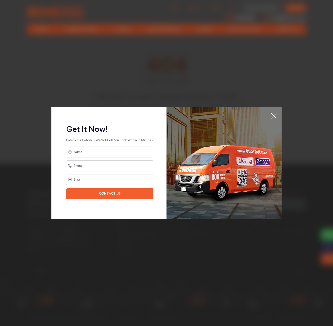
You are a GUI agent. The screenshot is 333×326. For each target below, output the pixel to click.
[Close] (274, 116)
